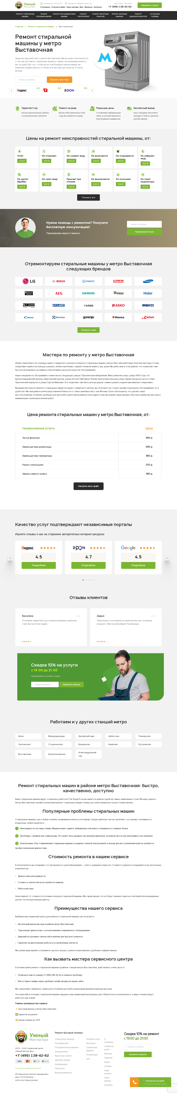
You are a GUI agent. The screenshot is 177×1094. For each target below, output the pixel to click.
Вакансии (89, 7)
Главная (19, 26)
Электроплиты (61, 1051)
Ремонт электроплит (83, 15)
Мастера (108, 1053)
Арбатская (113, 736)
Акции (107, 1062)
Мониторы (91, 1043)
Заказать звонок (71, 684)
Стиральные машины (64, 1039)
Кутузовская (145, 744)
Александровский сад (87, 754)
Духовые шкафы (62, 1060)
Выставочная (24, 754)
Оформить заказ (149, 5)
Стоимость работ (58, 7)
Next (92, 90)
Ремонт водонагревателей (138, 15)
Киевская (113, 744)
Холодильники (61, 1043)
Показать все (88, 197)
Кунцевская (84, 744)
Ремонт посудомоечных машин (64, 15)
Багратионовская (56, 754)
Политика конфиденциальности (28, 1068)
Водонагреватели (63, 1072)
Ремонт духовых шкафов (119, 15)
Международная (56, 736)
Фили (21, 736)
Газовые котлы (93, 1039)
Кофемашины (61, 1064)
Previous (11, 90)
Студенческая (55, 744)
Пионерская (144, 736)
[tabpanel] (38, 557)
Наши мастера (73, 7)
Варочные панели (63, 1056)
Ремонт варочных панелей (100, 15)
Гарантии (108, 1058)
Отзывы (107, 1066)
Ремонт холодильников (43, 15)
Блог (82, 7)
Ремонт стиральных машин (25, 15)
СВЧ (88, 1059)
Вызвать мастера (59, 79)
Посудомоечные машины (66, 1047)
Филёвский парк (86, 736)
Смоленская (24, 744)
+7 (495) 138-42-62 (120, 7)
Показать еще (88, 330)
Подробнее (39, 565)
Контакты (98, 7)
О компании (45, 7)
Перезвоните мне (144, 231)
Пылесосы (60, 1068)
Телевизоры (92, 1054)
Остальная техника (155, 15)
